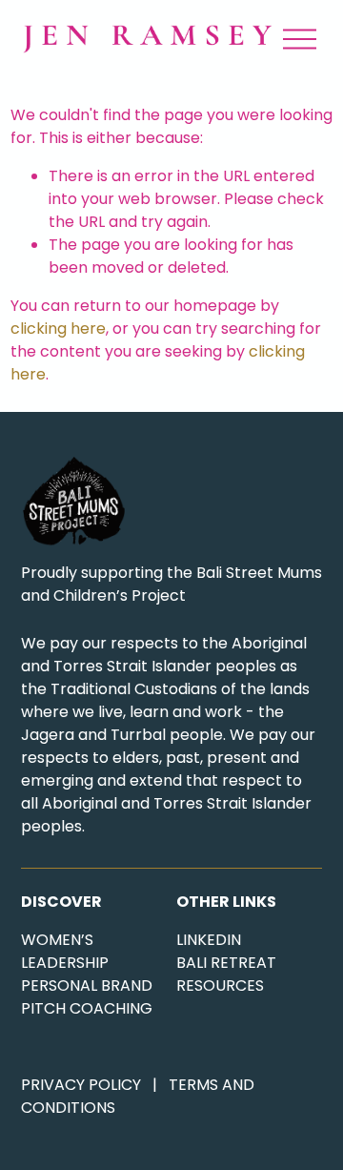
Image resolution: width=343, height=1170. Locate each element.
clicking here (58, 328)
